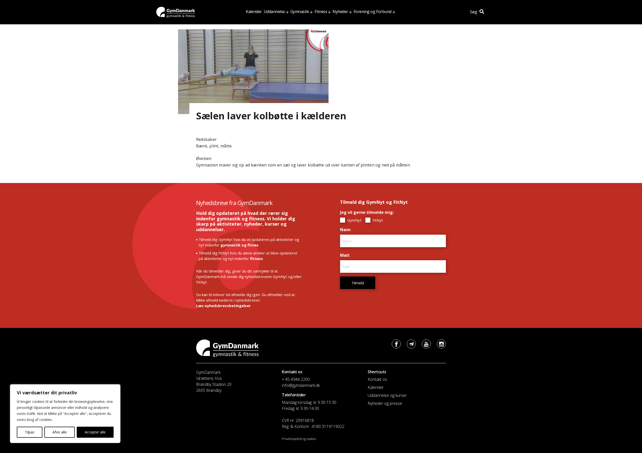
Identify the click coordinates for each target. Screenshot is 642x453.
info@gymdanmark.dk (301, 385)
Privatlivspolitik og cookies (299, 439)
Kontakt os (377, 379)
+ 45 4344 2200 (296, 379)
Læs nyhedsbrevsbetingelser (223, 305)
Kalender (254, 11)
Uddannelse (274, 11)
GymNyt (353, 220)
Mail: (346, 255)
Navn (346, 229)
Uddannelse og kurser (387, 395)
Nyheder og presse (385, 403)
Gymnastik (299, 11)
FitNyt (377, 220)
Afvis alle (59, 432)
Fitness (320, 11)
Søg (474, 12)
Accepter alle (95, 432)
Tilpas (29, 432)
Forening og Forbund (372, 11)
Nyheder (340, 11)
